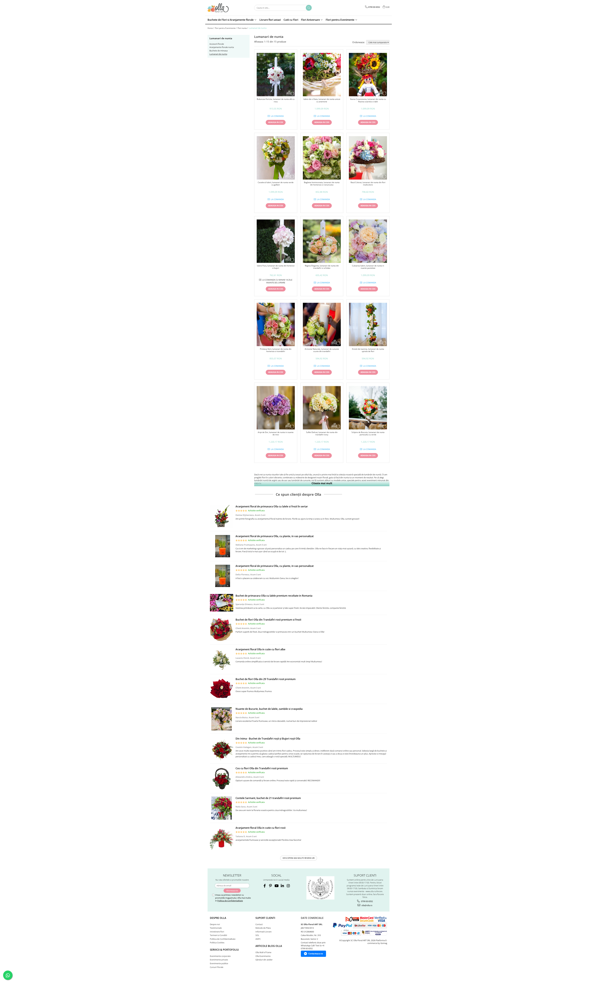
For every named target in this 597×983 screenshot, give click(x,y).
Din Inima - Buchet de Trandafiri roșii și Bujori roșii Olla (268, 738)
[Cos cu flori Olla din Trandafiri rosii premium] (221, 778)
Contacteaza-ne (315, 953)
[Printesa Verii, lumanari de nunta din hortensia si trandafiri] (276, 324)
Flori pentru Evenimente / (226, 28)
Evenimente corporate (220, 956)
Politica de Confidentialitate (230, 900)
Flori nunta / (243, 28)
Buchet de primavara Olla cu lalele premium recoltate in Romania (274, 595)
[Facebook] (264, 885)
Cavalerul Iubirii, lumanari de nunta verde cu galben (276, 183)
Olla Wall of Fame (263, 952)
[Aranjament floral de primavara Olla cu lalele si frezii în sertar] (221, 516)
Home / (211, 28)
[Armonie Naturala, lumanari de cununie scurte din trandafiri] (322, 324)
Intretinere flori (217, 931)
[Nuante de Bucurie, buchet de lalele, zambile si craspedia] (221, 718)
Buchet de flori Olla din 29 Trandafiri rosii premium (266, 679)
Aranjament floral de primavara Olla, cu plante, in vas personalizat (275, 536)
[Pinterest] (270, 885)
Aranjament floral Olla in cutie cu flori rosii (260, 827)
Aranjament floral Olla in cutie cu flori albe (260, 649)
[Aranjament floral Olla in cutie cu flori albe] (221, 659)
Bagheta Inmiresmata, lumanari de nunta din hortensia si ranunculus (322, 183)
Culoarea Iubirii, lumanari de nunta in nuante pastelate (368, 267)
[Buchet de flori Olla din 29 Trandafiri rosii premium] (221, 689)
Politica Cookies (217, 942)
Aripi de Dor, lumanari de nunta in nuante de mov (276, 433)
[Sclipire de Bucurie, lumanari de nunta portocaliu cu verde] (368, 408)
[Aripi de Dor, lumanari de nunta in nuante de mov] (276, 408)
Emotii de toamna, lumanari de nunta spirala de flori (368, 350)
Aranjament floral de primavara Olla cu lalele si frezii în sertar (272, 506)
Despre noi (215, 924)
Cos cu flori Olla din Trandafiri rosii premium (262, 768)
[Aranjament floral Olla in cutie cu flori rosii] (221, 837)
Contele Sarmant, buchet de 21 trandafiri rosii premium (268, 798)
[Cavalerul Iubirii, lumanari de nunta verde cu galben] (276, 158)
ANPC (258, 939)
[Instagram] (288, 885)
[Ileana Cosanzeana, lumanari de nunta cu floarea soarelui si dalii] (368, 74)
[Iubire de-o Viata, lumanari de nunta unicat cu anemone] (322, 74)
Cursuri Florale (216, 967)
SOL (257, 935)
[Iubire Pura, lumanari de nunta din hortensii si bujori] (276, 241)
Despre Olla (218, 918)
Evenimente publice (219, 963)
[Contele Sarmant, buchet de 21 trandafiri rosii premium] (221, 808)
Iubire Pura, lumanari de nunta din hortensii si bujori (275, 267)
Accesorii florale (216, 44)
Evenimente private (219, 959)
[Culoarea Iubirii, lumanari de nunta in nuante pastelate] (368, 241)
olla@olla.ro (366, 905)
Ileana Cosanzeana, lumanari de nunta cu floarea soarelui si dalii (368, 100)
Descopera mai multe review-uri (299, 858)
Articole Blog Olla (268, 946)
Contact (259, 924)
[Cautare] (309, 8)
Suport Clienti (265, 918)
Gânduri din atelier (264, 959)
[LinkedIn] (282, 885)
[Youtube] (276, 885)
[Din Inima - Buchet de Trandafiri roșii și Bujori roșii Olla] (221, 748)
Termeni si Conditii (218, 935)
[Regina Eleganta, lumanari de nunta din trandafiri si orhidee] (322, 241)
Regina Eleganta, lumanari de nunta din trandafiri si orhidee (322, 267)
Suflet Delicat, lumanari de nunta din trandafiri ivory (322, 433)
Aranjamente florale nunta (221, 47)
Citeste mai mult (322, 483)
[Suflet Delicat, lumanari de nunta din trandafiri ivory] (322, 408)
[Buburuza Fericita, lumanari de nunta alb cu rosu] (276, 74)
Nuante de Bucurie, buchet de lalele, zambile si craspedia (269, 709)
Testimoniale (216, 927)
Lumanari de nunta (218, 54)
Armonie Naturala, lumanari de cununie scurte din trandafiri (322, 350)
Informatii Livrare (263, 931)
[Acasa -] (223, 7)
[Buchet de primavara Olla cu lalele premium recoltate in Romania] (221, 602)
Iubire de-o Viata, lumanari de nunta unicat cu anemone (321, 100)
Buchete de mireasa (218, 50)
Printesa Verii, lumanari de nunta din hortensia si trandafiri (275, 350)
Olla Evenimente (263, 956)
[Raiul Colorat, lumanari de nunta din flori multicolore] (368, 158)
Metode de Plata (263, 927)
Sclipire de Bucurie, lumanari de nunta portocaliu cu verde (368, 433)
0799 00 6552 (367, 901)
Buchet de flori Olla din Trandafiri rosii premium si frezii (268, 619)
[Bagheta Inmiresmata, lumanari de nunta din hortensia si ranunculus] (322, 158)
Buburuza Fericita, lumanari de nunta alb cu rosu (275, 100)
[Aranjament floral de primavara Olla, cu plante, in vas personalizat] (221, 546)
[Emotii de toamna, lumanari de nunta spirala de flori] (368, 324)
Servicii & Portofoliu (224, 949)
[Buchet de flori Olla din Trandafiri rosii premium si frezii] (221, 629)
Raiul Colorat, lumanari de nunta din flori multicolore (368, 183)
